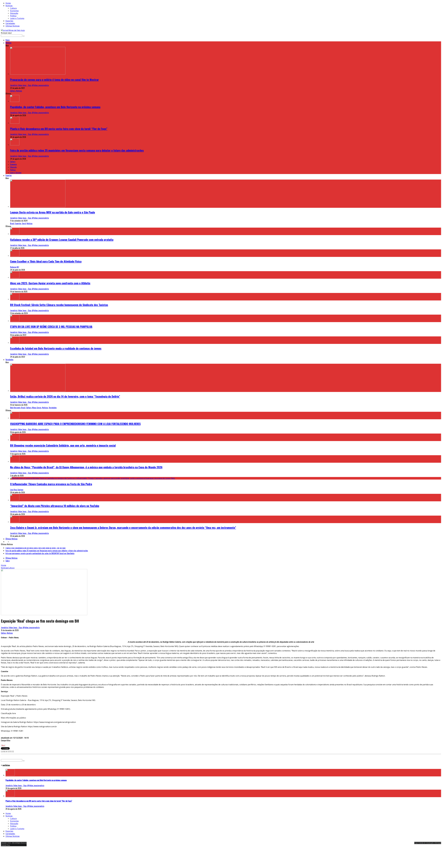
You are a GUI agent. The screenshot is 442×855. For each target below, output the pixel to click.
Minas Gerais (36, 407)
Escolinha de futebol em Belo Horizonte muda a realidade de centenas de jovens (55, 348)
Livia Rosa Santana (16, 489)
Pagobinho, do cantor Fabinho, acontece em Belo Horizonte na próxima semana (55, 107)
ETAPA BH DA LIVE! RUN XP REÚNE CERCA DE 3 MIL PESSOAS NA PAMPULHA (51, 326)
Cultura (13, 8)
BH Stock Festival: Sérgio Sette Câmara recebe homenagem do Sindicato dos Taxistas (59, 305)
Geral (24, 223)
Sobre (8, 564)
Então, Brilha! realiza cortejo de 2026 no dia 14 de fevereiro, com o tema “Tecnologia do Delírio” (65, 396)
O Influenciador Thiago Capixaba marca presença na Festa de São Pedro (51, 484)
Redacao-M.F (14, 267)
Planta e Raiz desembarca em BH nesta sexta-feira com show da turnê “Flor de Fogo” (58, 129)
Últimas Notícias (13, 26)
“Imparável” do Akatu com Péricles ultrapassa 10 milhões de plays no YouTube (54, 506)
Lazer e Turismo (17, 18)
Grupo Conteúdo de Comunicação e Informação (427, 846)
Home (8, 3)
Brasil (12, 223)
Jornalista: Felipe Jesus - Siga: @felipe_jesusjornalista (29, 85)
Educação (14, 13)
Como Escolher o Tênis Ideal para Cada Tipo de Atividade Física (45, 261)
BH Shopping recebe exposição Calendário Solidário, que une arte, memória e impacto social (63, 445)
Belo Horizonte (15, 407)
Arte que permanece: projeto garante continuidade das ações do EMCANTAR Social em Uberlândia (40, 551)
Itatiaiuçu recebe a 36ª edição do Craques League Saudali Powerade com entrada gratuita (61, 239)
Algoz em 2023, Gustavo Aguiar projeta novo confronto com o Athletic (50, 283)
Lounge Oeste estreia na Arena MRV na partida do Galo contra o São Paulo (52, 212)
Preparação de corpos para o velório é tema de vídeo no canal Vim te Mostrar (54, 79)
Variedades (10, 23)
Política (13, 16)
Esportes (9, 21)
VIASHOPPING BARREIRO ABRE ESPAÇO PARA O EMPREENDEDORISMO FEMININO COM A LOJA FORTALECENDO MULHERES (75, 424)
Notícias (9, 5)
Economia (14, 10)
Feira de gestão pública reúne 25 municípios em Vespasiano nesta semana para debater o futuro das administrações (77, 150)
